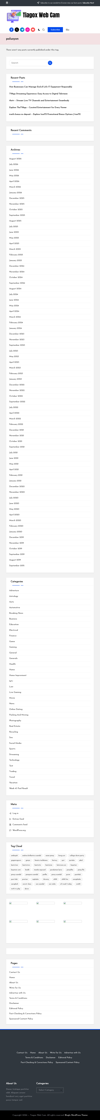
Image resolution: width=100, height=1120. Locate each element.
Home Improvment (17, 675)
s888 (55, 879)
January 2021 (15, 481)
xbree (27, 889)
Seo (11, 737)
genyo (28, 860)
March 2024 (15, 317)
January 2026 (15, 193)
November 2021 (16, 436)
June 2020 (14, 503)
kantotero (26, 865)
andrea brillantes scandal (31, 855)
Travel (12, 777)
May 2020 (14, 509)
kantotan (14, 865)
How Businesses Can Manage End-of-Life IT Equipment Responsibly (40, 87)
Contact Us (14, 972)
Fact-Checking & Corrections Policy (25, 1014)
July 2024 (13, 294)
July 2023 (13, 351)
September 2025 (17, 215)
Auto (11, 602)
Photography (15, 721)
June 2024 (14, 300)
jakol (81, 860)
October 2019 (15, 549)
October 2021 (15, 441)
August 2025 (15, 221)
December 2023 (16, 334)
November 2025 (16, 204)
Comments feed (20, 825)
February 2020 (16, 526)
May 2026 (14, 176)
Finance (12, 636)
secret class (27, 884)
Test (11, 766)
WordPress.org (19, 830)
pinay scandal (16, 874)
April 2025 (14, 243)
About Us (13, 983)
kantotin (38, 865)
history (54, 860)
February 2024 (16, 323)
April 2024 (14, 311)
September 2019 (17, 554)
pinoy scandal (57, 874)
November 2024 (16, 272)
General (13, 653)
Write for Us (15, 988)
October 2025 (16, 210)
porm (68, 874)
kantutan (48, 865)
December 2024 (16, 266)
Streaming (14, 754)
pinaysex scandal (32, 874)
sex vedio (52, 884)
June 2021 (13, 458)
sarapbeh (14, 884)
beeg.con (62, 855)
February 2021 (15, 475)
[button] (55, 29)
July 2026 (13, 164)
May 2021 (13, 464)
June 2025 (14, 232)
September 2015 (16, 566)
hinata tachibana (41, 860)
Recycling (13, 732)
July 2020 (13, 498)
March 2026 (15, 187)
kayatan (74, 865)
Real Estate (14, 726)
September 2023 (17, 345)
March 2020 (15, 520)
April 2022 (14, 413)
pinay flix (81, 870)
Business (13, 619)
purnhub (78, 874)
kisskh (27, 870)
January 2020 (15, 532)
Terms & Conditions (18, 998)
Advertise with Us (17, 993)
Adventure (14, 591)
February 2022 (16, 424)
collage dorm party (77, 855)
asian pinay (50, 855)
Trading (12, 771)
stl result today (66, 884)
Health (12, 664)
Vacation (13, 783)
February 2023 (16, 373)
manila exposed (39, 870)
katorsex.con (61, 865)
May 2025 (14, 238)
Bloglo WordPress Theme (76, 1115)
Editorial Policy (16, 1008)
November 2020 (17, 492)
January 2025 (15, 260)
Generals (13, 658)
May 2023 (14, 356)
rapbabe (35, 879)
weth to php (15, 889)
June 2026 (14, 170)
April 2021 (14, 469)
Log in (15, 813)
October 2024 (16, 277)
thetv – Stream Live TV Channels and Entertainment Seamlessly (39, 101)
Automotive (14, 608)
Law (11, 687)
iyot (63, 860)
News (11, 704)
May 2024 (14, 306)
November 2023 (16, 340)
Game (12, 641)
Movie (12, 698)
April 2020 (14, 515)
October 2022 (16, 396)
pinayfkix (70, 870)
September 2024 (17, 283)
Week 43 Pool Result (18, 788)
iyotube (72, 860)
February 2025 (16, 255)
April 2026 (14, 181)
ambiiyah (14, 855)
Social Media (15, 743)
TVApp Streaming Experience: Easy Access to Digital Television (38, 94)
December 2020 (17, 487)
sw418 (78, 884)
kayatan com (16, 870)
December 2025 (16, 198)
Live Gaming (15, 692)
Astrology (13, 596)
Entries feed (18, 819)
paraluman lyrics (56, 870)
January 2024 (15, 328)
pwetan (25, 879)
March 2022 (15, 419)
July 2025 (13, 227)
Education (14, 624)
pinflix (45, 874)
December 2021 (16, 430)
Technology (14, 760)
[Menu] (67, 30)
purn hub (14, 879)
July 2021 (13, 453)
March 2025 (15, 249)
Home (12, 670)
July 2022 (13, 407)
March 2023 (15, 368)
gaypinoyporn (16, 860)
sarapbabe (77, 879)
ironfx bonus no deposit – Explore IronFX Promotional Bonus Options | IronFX (44, 114)
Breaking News (16, 613)
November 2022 (17, 390)
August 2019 (15, 560)
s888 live (65, 879)
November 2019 (16, 543)
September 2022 (17, 402)
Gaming (13, 647)
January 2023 (15, 379)
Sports (12, 749)
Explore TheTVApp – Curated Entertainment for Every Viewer (38, 107)
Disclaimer (14, 1003)
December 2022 (16, 385)
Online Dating (15, 709)
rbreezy (46, 879)
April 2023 (14, 362)
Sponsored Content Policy (21, 1019)
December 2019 (16, 537)
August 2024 (15, 289)
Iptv (11, 681)
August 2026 (15, 159)
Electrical (13, 630)
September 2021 (17, 447)
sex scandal (40, 884)
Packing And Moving (18, 715)
